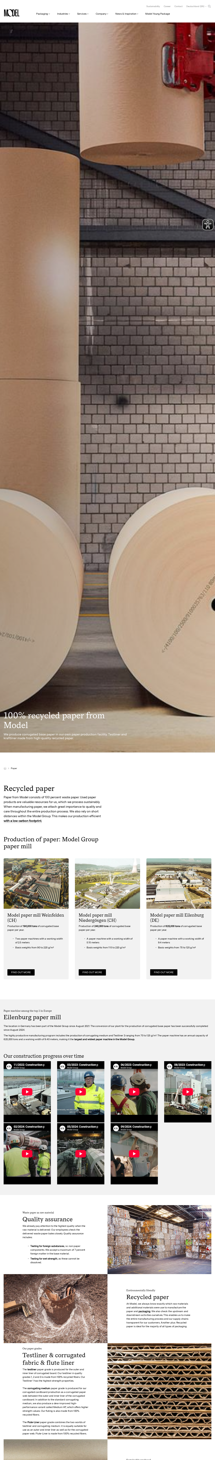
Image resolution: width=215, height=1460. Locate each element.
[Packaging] (5, 768)
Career (167, 6)
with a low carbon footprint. (23, 821)
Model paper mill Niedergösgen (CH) (97, 917)
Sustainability (153, 6)
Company (101, 13)
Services (82, 13)
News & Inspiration (125, 13)
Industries (62, 13)
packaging (144, 1311)
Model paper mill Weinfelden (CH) (35, 917)
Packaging (42, 13)
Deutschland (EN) (195, 6)
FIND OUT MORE (21, 972)
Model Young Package (157, 13)
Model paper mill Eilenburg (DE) (177, 917)
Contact (178, 6)
